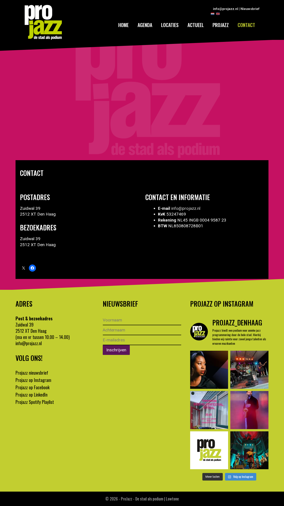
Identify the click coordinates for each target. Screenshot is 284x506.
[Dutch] (213, 14)
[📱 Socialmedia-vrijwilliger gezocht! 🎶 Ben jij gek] (209, 450)
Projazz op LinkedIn (31, 394)
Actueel (195, 24)
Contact (246, 24)
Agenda (145, 24)
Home (123, 24)
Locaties (170, 24)
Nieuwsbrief (250, 9)
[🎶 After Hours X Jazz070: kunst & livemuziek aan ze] (209, 370)
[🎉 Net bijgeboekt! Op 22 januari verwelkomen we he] (249, 450)
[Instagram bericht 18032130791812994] (209, 410)
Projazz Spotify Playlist (35, 402)
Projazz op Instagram (33, 380)
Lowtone (172, 499)
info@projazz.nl (225, 9)
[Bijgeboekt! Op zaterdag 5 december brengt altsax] (249, 410)
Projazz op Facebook (32, 387)
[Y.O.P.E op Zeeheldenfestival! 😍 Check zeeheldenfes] (249, 370)
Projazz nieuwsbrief (32, 372)
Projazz (221, 24)
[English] (218, 14)
